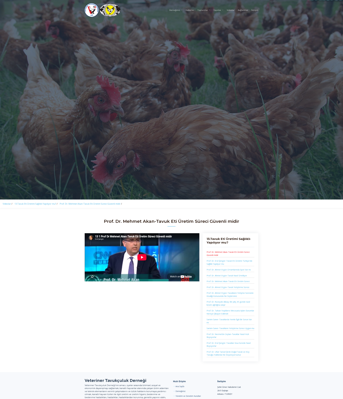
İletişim (254, 10)
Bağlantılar (243, 10)
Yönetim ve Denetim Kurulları (188, 396)
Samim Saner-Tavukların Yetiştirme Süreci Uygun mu (230, 328)
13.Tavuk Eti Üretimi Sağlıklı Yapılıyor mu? (35, 203)
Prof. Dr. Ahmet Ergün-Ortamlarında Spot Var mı (229, 269)
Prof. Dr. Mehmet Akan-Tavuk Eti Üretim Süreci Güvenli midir (90, 203)
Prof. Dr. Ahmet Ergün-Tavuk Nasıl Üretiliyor (227, 275)
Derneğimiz (180, 391)
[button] (174, 10)
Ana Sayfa (180, 386)
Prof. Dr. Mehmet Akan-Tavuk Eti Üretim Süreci (228, 281)
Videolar (231, 10)
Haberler (190, 10)
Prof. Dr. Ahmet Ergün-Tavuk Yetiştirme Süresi (228, 287)
